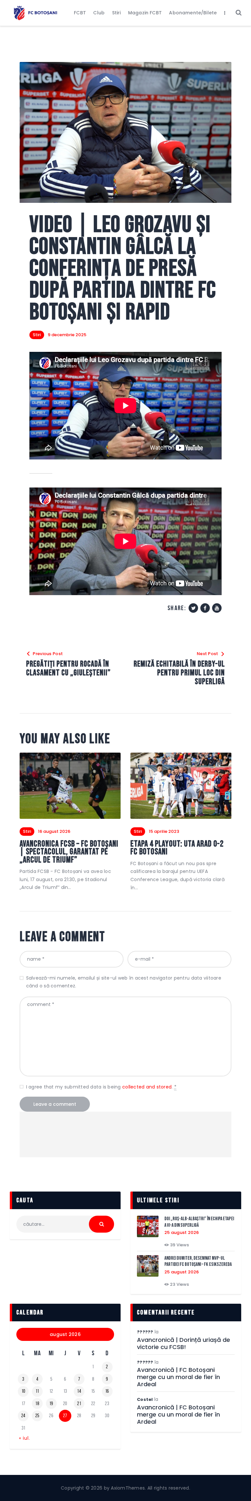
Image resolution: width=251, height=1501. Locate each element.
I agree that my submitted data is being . (101, 1087)
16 (107, 1391)
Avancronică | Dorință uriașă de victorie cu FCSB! (183, 1343)
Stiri (37, 335)
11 (37, 1391)
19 (51, 1403)
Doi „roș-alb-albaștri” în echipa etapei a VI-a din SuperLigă (199, 1222)
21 (79, 1403)
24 (23, 1415)
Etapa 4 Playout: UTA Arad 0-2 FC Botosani (177, 848)
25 (37, 1415)
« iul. (24, 1438)
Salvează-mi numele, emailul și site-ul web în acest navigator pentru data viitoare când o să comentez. (123, 982)
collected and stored (147, 1087)
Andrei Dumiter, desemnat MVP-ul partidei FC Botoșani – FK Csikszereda (198, 1261)
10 (23, 1391)
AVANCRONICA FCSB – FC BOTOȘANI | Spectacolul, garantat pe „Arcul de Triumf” (69, 852)
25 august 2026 (181, 1232)
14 (79, 1391)
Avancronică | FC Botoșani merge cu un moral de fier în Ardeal (178, 1377)
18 (37, 1403)
